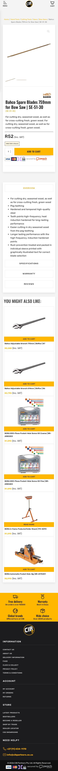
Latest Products (11, 713)
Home (6, 19)
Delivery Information (13, 657)
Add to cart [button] (29, 339)
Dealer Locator (11, 728)
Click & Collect (10, 665)
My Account (9, 689)
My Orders (8, 693)
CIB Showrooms (10, 732)
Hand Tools (15, 19)
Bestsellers (9, 717)
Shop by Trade (10, 724)
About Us (7, 653)
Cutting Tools (26, 19)
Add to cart (34, 151)
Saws (35, 19)
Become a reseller (12, 721)
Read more (29, 525)
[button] (52, 3)
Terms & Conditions (12, 673)
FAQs (5, 661)
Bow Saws (43, 19)
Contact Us (8, 650)
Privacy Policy (10, 669)
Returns (7, 697)
